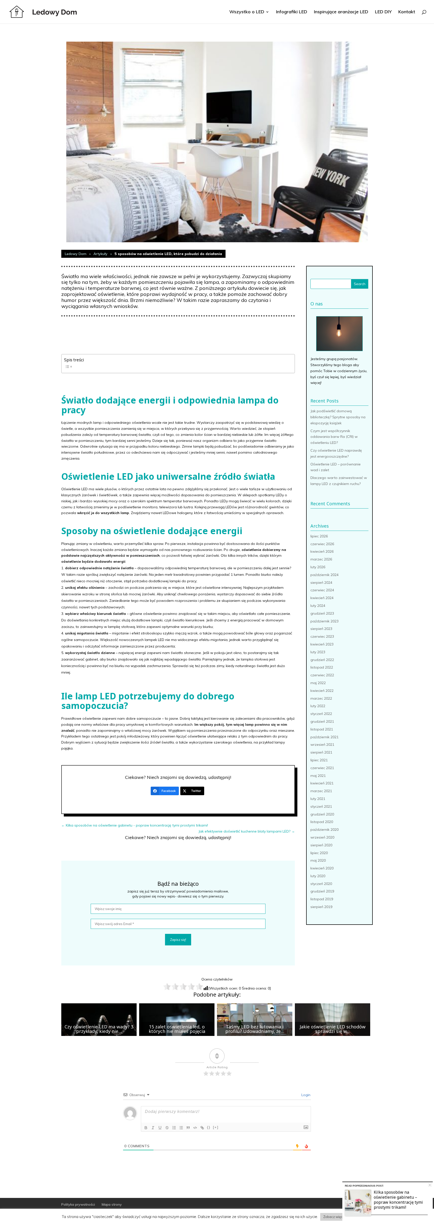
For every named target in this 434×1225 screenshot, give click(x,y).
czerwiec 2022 (322, 675)
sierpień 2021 (321, 752)
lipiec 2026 (319, 536)
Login (305, 1095)
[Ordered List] (174, 1128)
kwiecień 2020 (322, 868)
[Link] (202, 1128)
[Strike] (167, 1128)
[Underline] (160, 1128)
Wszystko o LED (246, 12)
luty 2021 (317, 798)
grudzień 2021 (322, 721)
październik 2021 (324, 737)
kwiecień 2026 (322, 551)
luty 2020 (317, 876)
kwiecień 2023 (322, 644)
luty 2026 (317, 567)
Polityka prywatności (78, 1204)
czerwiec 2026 (322, 544)
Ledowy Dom (75, 254)
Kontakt (406, 12)
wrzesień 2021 (322, 744)
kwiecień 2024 (322, 598)
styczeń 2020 (321, 883)
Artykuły (100, 254)
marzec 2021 (321, 791)
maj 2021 (318, 775)
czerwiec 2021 (322, 768)
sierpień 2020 (321, 845)
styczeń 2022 (321, 713)
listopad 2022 (321, 667)
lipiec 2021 (319, 760)
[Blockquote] (188, 1128)
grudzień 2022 (322, 660)
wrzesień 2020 (322, 837)
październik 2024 (324, 575)
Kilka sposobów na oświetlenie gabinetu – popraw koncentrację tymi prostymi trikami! (398, 1199)
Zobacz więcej (334, 1217)
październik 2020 (324, 829)
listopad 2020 (321, 822)
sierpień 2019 (321, 907)
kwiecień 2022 (322, 690)
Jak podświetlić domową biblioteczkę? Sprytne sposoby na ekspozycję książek (337, 417)
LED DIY (383, 12)
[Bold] (145, 1128)
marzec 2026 (321, 559)
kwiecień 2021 (322, 783)
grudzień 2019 (322, 891)
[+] (216, 1127)
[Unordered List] (181, 1128)
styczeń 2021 (321, 806)
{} (208, 1127)
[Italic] (152, 1128)
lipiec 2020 (319, 853)
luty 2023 (317, 652)
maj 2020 (318, 860)
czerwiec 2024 (322, 590)
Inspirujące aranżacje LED (341, 12)
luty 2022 (317, 706)
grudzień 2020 (322, 814)
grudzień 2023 (322, 613)
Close (429, 1185)
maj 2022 (318, 683)
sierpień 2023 (321, 628)
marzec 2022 (321, 698)
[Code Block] (195, 1128)
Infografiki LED (291, 12)
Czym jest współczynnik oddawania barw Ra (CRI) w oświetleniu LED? (334, 437)
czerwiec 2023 (322, 636)
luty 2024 (317, 605)
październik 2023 (324, 621)
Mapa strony (112, 1204)
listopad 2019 (321, 899)
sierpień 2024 (321, 582)
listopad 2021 (321, 729)
